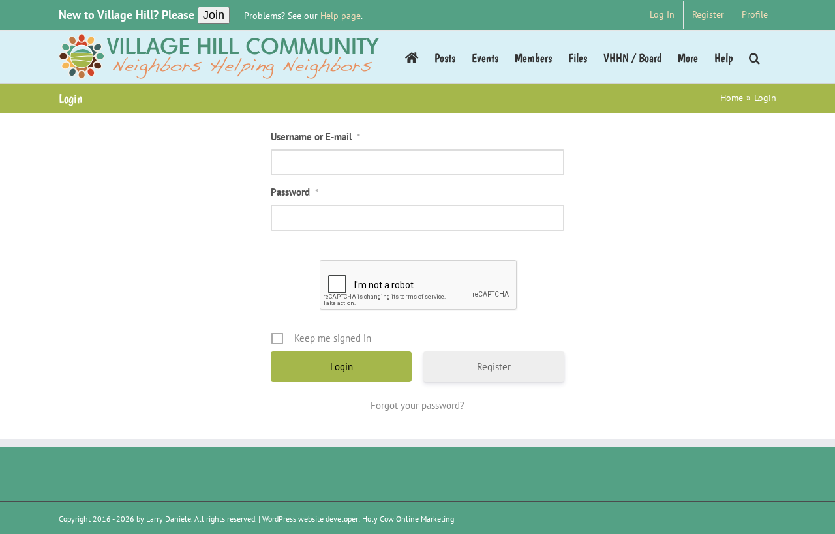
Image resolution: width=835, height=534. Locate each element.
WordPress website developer (310, 519)
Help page (340, 16)
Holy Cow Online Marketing (408, 519)
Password (294, 192)
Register (494, 367)
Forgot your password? (417, 405)
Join (213, 15)
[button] (754, 57)
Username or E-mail (315, 136)
